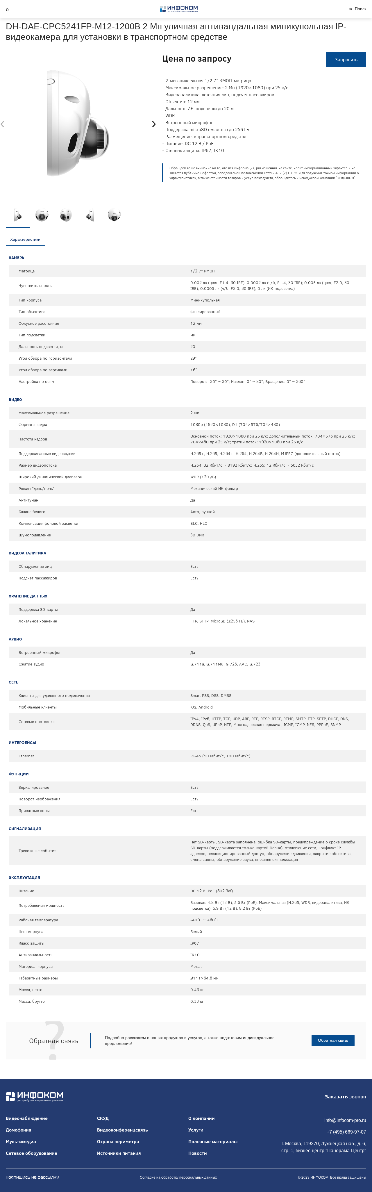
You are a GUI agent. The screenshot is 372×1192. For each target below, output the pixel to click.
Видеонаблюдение (27, 1118)
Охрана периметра (118, 1141)
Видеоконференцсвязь (122, 1130)
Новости (197, 1153)
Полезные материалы (212, 1141)
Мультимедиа (21, 1141)
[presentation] (2, 123)
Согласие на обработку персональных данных (178, 1177)
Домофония (18, 1130)
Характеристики (25, 239)
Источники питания (119, 1153)
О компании (201, 1118)
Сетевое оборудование (31, 1153)
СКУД (103, 1118)
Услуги (195, 1130)
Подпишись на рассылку (32, 1177)
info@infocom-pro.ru (345, 1120)
